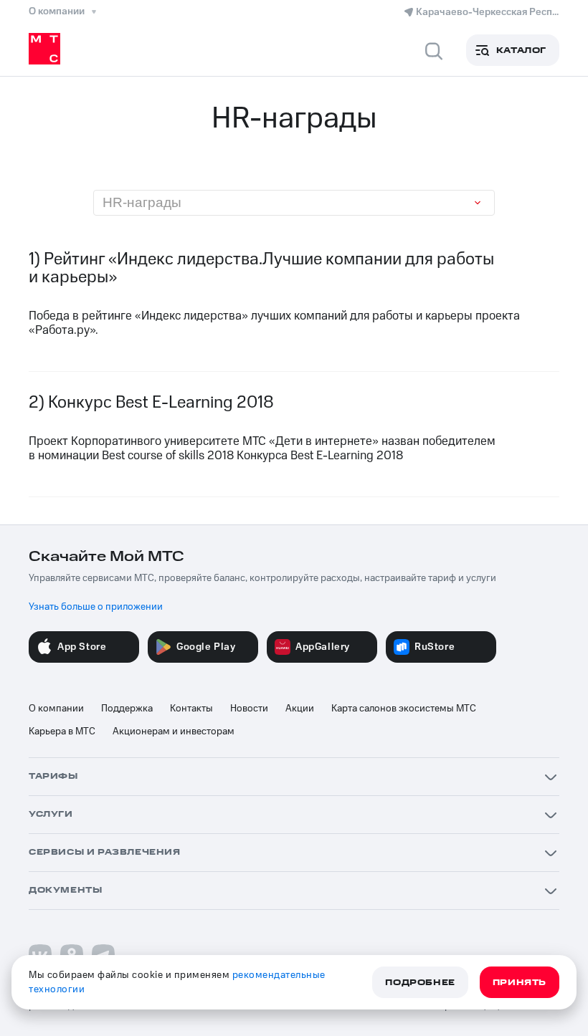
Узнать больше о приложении (96, 607)
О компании (56, 708)
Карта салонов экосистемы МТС (403, 708)
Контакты (191, 708)
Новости (249, 708)
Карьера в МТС (62, 731)
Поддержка (127, 708)
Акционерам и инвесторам (173, 731)
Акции (299, 708)
